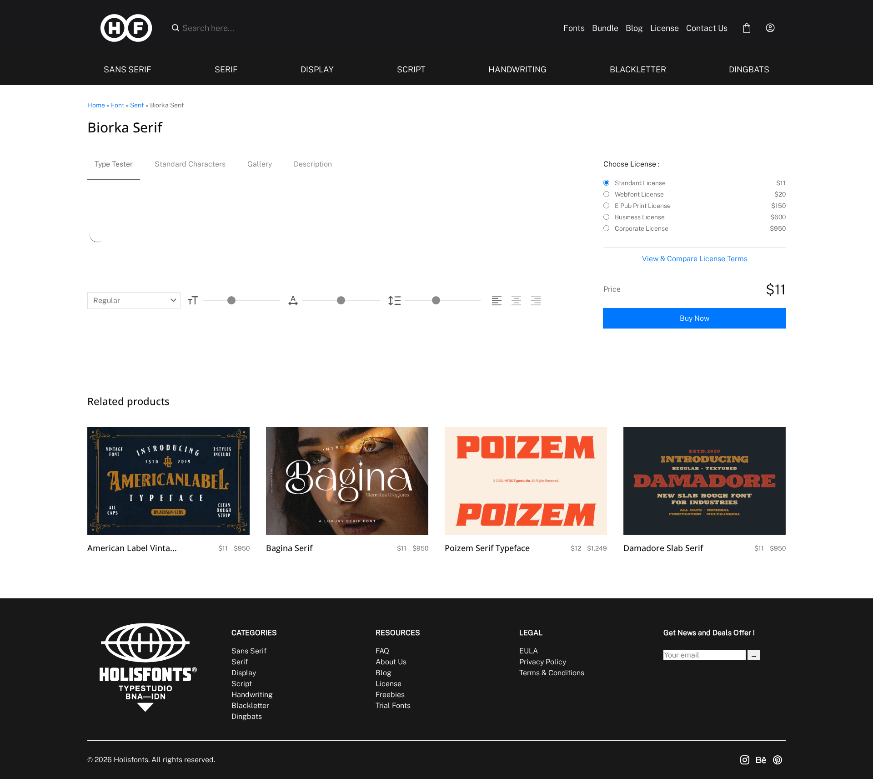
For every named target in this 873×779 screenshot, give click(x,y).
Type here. (191, 233)
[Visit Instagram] (745, 760)
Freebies (390, 694)
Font (117, 105)
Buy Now (694, 318)
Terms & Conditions (551, 672)
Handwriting (252, 694)
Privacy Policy (542, 662)
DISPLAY (317, 69)
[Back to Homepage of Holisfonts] (126, 28)
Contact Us (707, 28)
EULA (528, 651)
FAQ (382, 651)
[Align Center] (518, 300)
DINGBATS (749, 69)
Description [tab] (313, 164)
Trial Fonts (393, 705)
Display (243, 672)
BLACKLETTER (638, 69)
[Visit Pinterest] (777, 760)
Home (96, 105)
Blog (634, 28)
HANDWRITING (517, 69)
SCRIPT (411, 69)
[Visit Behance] (761, 760)
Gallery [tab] (259, 164)
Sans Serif (248, 651)
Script (241, 683)
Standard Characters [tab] (190, 164)
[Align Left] (498, 300)
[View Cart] (746, 28)
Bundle (605, 28)
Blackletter (250, 705)
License (664, 28)
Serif (137, 105)
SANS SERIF (127, 69)
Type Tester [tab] (114, 164)
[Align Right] (537, 300)
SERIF (226, 69)
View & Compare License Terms (695, 258)
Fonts (574, 28)
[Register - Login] (770, 28)
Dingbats (246, 716)
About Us (391, 662)
